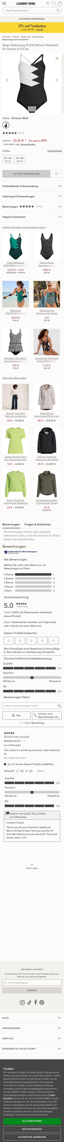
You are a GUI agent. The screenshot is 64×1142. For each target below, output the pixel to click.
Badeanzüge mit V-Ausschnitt (15, 39)
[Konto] (47, 4)
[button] (8, 640)
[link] (22, 605)
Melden (40, 771)
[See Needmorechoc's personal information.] (24, 741)
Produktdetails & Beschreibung (20, 186)
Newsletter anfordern (32, 969)
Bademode (26, 36)
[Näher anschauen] (57, 58)
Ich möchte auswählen (32, 1137)
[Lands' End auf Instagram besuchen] (22, 1003)
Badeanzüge (38, 36)
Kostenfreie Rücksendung (32, 19)
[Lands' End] (26, 3)
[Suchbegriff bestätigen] (58, 10)
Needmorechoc (12, 740)
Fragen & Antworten (14, 217)
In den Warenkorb (26, 174)
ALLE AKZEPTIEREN (32, 1121)
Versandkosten (28, 144)
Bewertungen (11, 524)
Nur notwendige (32, 1129)
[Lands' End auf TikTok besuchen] (28, 1003)
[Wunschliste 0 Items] (54, 3)
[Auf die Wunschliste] (57, 174)
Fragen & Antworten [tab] (38, 524)
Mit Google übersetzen (15, 758)
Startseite (6, 36)
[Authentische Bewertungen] (21, 552)
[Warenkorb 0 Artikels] (60, 3)
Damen (16, 36)
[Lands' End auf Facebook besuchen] (34, 1003)
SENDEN (32, 990)
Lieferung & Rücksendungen (18, 196)
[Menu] (4, 3)
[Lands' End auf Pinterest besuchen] (40, 1003)
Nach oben (32, 868)
